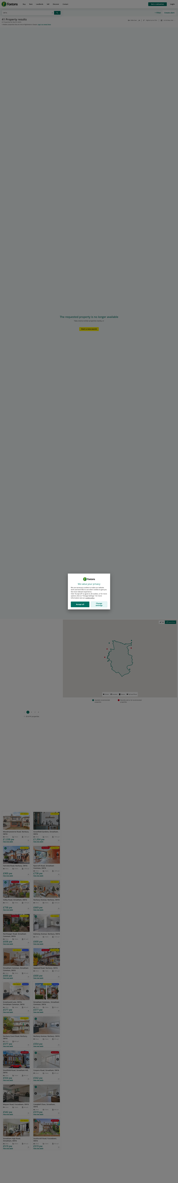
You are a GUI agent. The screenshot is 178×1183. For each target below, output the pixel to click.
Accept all (80, 604)
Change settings (99, 604)
